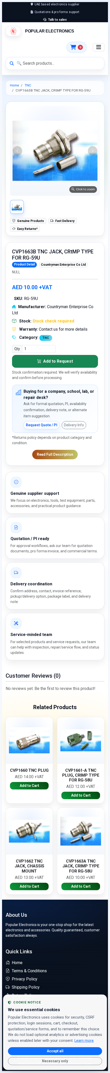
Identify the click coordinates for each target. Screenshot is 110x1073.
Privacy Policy (24, 979)
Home (14, 85)
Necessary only (55, 1061)
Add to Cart (29, 786)
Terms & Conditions (29, 970)
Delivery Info (74, 425)
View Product (29, 740)
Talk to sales (57, 19)
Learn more (84, 1040)
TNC (28, 85)
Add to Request (57, 361)
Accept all (55, 1051)
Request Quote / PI (41, 425)
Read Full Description (55, 454)
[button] (55, 151)
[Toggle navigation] (98, 47)
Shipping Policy (26, 987)
